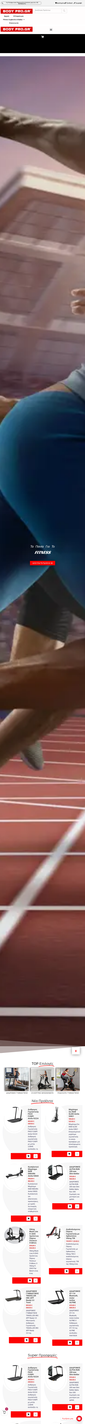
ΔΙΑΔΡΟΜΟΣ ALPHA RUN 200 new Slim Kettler (74, 1170)
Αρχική (6, 16)
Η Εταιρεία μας (18, 16)
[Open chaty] (79, 1418)
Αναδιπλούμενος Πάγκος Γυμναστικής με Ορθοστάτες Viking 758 (73, 1233)
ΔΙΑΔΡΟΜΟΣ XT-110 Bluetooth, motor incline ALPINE (74, 1297)
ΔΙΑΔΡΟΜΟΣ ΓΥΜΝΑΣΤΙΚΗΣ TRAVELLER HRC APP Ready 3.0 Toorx (32, 1297)
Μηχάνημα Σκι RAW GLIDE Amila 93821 (74, 1112)
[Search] (64, 11)
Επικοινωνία (13, 23)
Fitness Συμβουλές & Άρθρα (12, 19)
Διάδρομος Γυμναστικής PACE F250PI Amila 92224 (33, 1113)
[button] (51, 29)
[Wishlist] (35, 1156)
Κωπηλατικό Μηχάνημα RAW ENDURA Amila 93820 (33, 1171)
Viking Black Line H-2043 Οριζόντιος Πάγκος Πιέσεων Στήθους (34, 1236)
